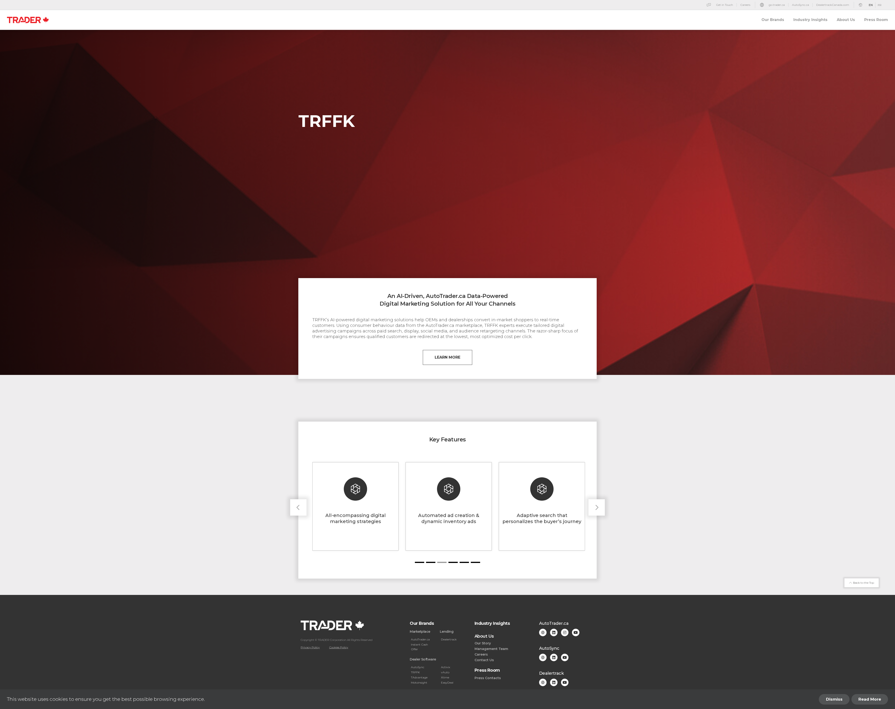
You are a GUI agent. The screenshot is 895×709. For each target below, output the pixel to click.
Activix (445, 667)
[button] (419, 562)
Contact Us (484, 660)
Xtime (445, 677)
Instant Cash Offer (419, 647)
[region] (447, 699)
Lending (447, 631)
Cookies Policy (338, 647)
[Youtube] (575, 632)
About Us (846, 19)
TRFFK (415, 672)
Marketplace (420, 631)
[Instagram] (564, 632)
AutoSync (417, 667)
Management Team (491, 649)
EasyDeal (447, 682)
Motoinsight (419, 682)
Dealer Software (423, 659)
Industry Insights (810, 19)
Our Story (483, 643)
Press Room (876, 19)
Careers (481, 654)
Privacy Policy (310, 647)
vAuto (445, 672)
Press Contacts (488, 678)
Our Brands (772, 19)
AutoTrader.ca (420, 639)
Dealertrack (449, 639)
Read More (869, 699)
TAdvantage (419, 677)
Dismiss (834, 699)
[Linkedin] (554, 632)
